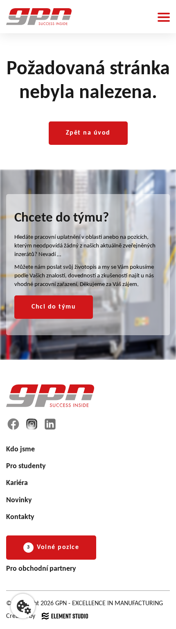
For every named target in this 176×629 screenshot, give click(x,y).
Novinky (19, 500)
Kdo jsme (20, 449)
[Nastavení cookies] (23, 606)
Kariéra (17, 483)
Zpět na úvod (88, 133)
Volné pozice (53, 547)
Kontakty (20, 517)
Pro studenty (26, 466)
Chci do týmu (54, 307)
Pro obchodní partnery (41, 569)
